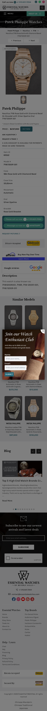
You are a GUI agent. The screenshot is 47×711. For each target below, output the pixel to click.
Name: (8, 354)
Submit (9, 374)
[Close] (43, 332)
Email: (8, 363)
